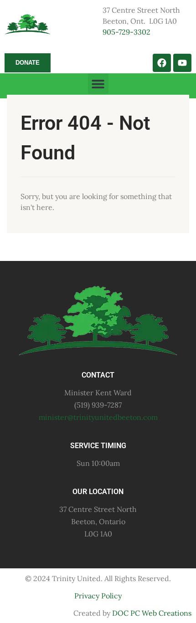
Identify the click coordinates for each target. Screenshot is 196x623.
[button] (98, 83)
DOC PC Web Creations (151, 613)
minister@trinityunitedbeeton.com (98, 417)
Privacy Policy (98, 595)
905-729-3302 (126, 31)
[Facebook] (162, 63)
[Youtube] (182, 63)
